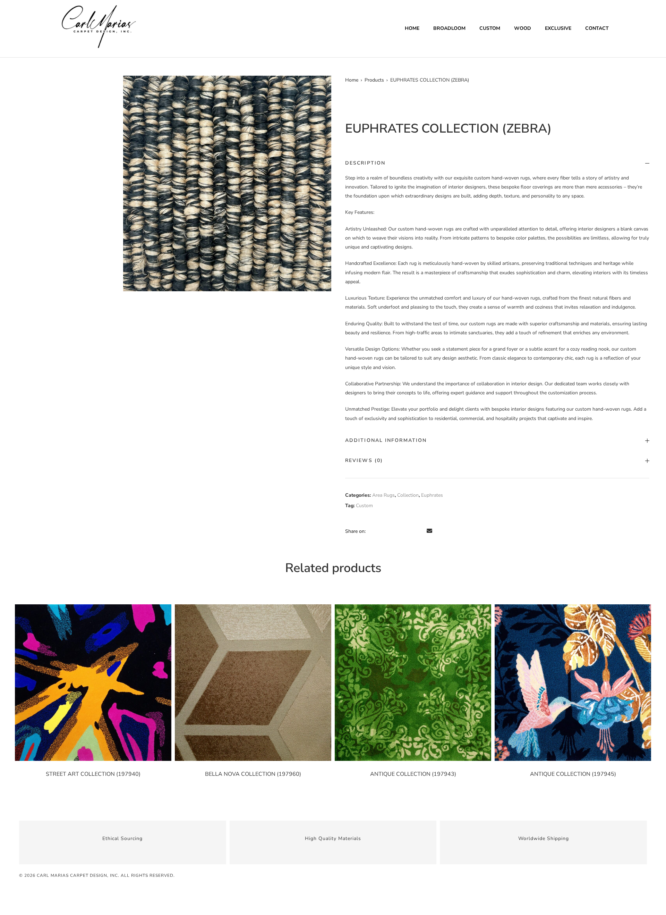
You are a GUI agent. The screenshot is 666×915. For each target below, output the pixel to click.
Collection (408, 495)
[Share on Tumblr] (401, 531)
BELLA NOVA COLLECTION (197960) (253, 774)
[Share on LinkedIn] (391, 531)
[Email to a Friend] (429, 531)
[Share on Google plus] (410, 531)
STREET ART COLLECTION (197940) (93, 774)
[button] (323, 84)
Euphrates (432, 495)
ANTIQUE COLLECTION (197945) (573, 774)
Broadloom (449, 28)
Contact (597, 28)
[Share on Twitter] (381, 531)
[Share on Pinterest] (420, 531)
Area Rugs (383, 495)
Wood (522, 28)
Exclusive (558, 28)
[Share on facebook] (371, 531)
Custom (489, 28)
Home (412, 28)
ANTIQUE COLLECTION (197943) (413, 774)
